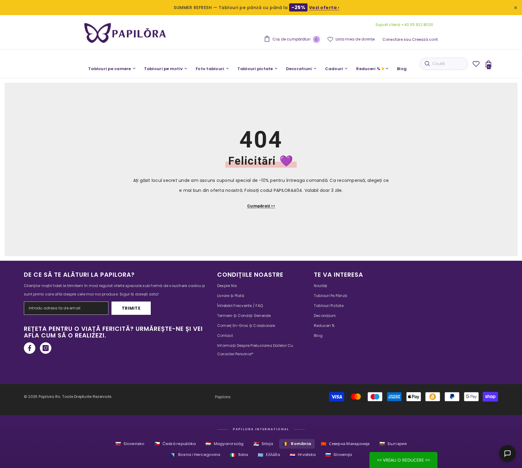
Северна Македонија (345, 444)
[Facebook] (29, 348)
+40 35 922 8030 (416, 24)
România (297, 444)
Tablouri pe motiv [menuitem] (163, 69)
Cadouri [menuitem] (334, 69)
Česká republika (175, 444)
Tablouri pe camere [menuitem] (109, 69)
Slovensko (129, 444)
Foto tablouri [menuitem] (210, 69)
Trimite (131, 308)
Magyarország (224, 444)
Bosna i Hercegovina (195, 455)
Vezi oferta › (324, 8)
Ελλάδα (269, 455)
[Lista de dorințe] (476, 63)
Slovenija (338, 455)
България (393, 444)
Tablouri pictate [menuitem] (255, 69)
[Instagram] (45, 348)
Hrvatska (303, 455)
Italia (239, 455)
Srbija (263, 444)
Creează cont (425, 39)
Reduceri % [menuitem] (368, 69)
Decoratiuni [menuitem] (299, 69)
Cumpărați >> (261, 205)
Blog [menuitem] (402, 69)
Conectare (392, 39)
